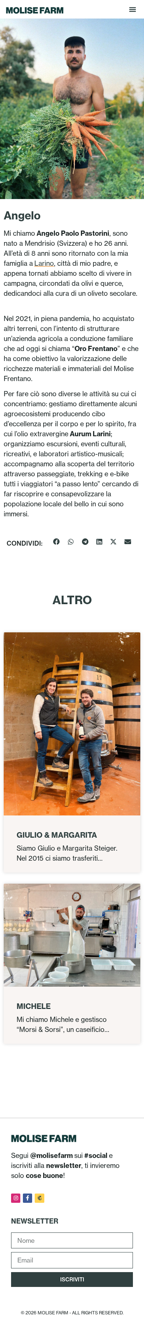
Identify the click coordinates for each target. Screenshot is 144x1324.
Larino (44, 263)
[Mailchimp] (39, 1198)
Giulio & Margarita (57, 835)
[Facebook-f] (27, 1198)
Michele (34, 1006)
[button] (132, 9)
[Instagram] (15, 1198)
